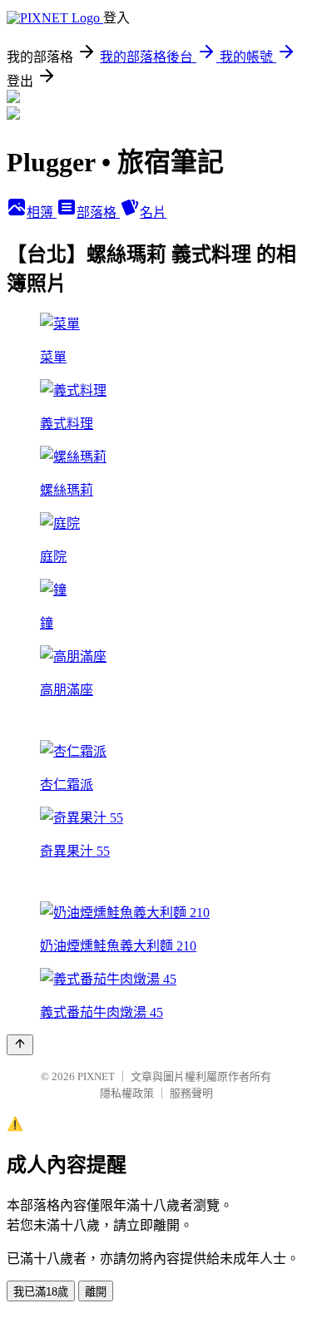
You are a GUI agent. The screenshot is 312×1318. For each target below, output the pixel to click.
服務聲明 (191, 1093)
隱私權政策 (127, 1093)
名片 (153, 212)
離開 (95, 1292)
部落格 (98, 212)
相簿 (42, 212)
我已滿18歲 (40, 1292)
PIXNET (96, 1076)
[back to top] (20, 1044)
